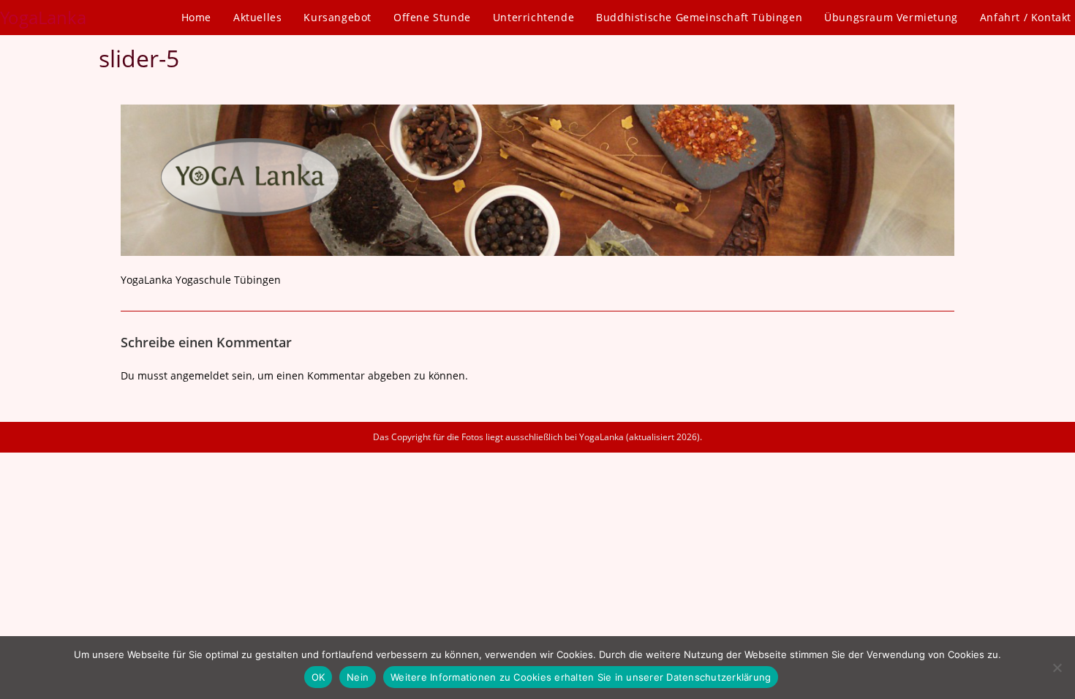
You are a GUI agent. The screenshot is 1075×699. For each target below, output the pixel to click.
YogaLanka (43, 17)
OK (318, 677)
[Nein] (1056, 667)
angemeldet (199, 375)
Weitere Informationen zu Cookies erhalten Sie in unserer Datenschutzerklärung (581, 677)
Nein (358, 677)
